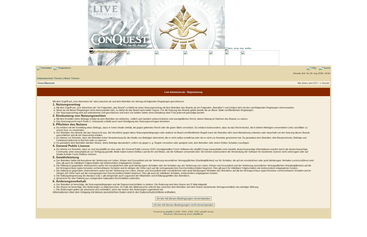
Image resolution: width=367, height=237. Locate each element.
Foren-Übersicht (46, 83)
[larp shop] (238, 48)
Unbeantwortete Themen (49, 78)
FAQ (313, 68)
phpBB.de (198, 214)
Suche (326, 68)
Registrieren (64, 68)
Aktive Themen (71, 78)
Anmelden (46, 68)
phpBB (169, 211)
